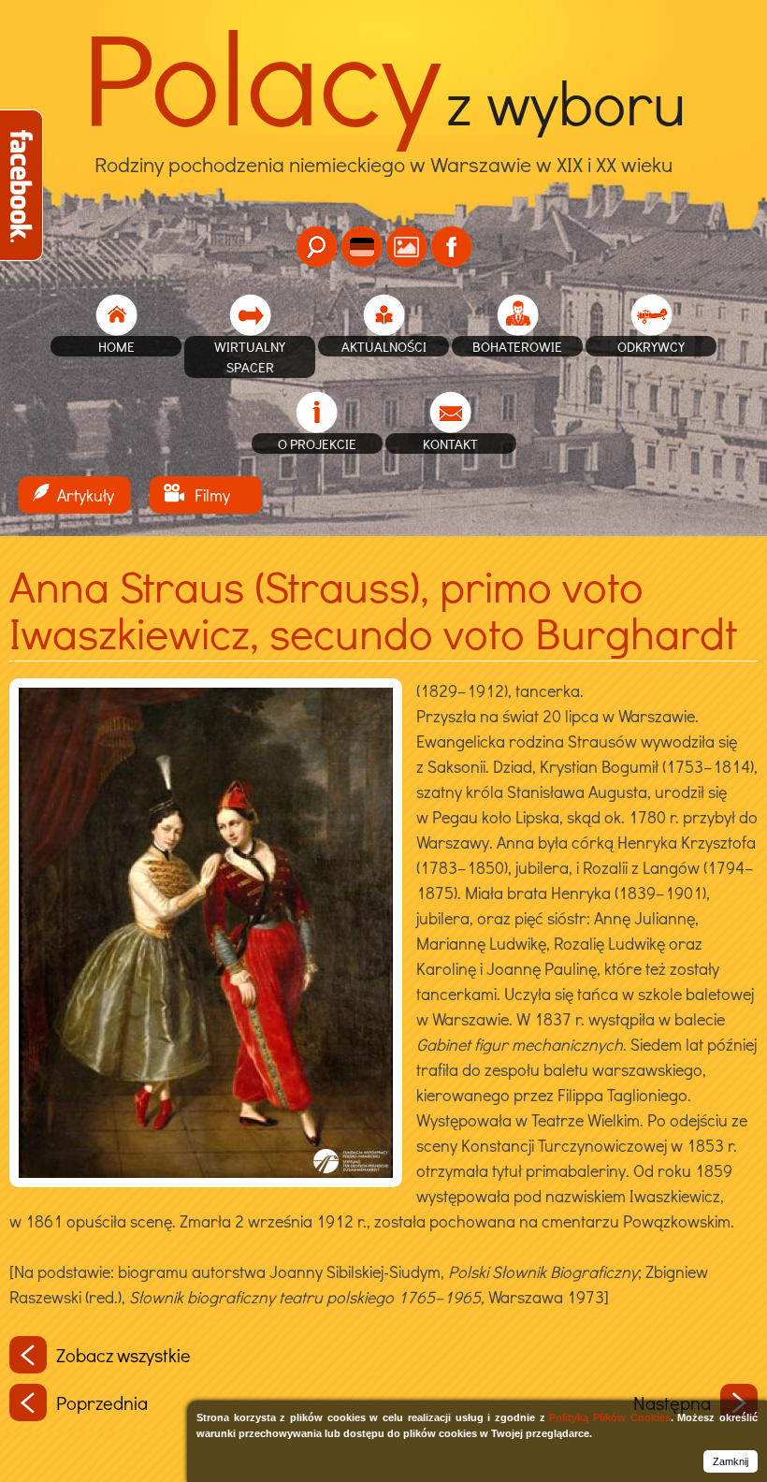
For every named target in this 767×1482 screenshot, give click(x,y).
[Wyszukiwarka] (317, 246)
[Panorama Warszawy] (406, 246)
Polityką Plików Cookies (609, 1417)
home (116, 346)
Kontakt (450, 443)
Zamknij (730, 1461)
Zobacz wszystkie (123, 1355)
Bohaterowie (517, 346)
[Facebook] (451, 246)
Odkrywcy (651, 346)
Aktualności (384, 346)
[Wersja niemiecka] (361, 246)
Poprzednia (102, 1402)
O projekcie (317, 443)
